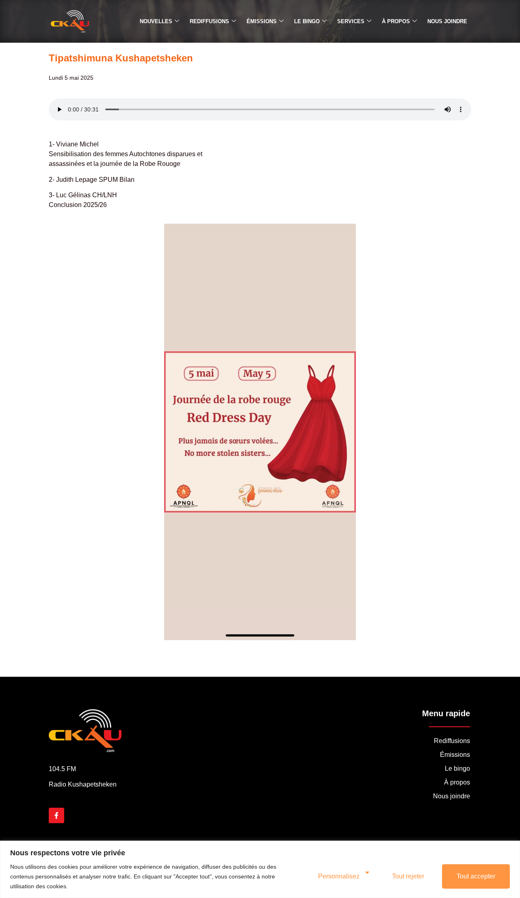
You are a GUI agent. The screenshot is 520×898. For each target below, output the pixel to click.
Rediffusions (209, 21)
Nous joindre (447, 21)
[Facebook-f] (56, 815)
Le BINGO (307, 21)
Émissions (262, 21)
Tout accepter (476, 876)
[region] (260, 869)
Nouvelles (156, 21)
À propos (396, 21)
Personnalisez (339, 876)
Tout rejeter (408, 876)
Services (350, 21)
